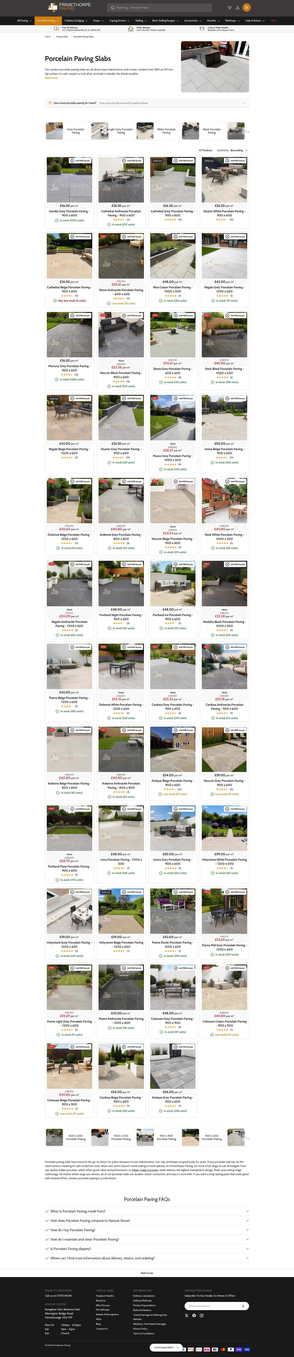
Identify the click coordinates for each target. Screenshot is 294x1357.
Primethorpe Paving (61, 1345)
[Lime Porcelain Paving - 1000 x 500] (121, 828)
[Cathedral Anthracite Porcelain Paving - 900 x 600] (121, 180)
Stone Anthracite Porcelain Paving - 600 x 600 (121, 292)
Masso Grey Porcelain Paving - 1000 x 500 (173, 458)
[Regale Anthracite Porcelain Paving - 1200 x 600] (69, 583)
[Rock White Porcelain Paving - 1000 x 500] (224, 500)
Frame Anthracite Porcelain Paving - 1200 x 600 (121, 1021)
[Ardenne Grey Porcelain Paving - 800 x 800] (121, 500)
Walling (139, 20)
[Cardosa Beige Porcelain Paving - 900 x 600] (121, 1066)
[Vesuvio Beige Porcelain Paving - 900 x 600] (173, 500)
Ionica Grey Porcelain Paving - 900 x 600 (172, 862)
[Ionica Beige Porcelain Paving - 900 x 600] (224, 417)
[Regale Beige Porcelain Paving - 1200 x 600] (69, 417)
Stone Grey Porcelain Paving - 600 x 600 (172, 371)
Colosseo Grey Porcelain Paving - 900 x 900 (173, 1021)
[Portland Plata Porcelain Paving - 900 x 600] (69, 828)
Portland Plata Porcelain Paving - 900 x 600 (69, 868)
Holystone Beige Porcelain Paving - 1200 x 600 (121, 944)
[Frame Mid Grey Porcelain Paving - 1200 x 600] (224, 911)
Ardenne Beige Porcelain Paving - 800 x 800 (69, 785)
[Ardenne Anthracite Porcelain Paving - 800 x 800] (121, 749)
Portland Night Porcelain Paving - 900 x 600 (121, 617)
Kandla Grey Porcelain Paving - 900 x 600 (69, 213)
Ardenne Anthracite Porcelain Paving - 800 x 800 (121, 785)
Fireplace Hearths (105, 1295)
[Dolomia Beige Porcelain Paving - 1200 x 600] (69, 500)
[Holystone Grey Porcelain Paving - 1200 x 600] (69, 911)
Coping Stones (117, 20)
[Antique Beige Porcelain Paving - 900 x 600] (173, 749)
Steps (96, 20)
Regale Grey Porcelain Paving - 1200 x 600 (224, 289)
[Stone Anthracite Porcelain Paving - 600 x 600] (121, 256)
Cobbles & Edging (74, 20)
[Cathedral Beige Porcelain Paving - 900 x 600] (69, 256)
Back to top (147, 1272)
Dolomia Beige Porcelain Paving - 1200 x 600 (69, 537)
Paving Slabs (62, 36)
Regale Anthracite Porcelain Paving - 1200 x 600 (69, 624)
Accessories (191, 20)
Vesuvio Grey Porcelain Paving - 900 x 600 (224, 783)
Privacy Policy (140, 1328)
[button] (247, 7)
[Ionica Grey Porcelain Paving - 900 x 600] (173, 828)
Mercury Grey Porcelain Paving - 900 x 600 (69, 368)
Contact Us (102, 1328)
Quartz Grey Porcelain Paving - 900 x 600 (121, 451)
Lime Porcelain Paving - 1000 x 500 (121, 862)
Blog (98, 1323)
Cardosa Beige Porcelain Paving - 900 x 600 (121, 1099)
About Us (101, 1300)
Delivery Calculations (144, 1295)
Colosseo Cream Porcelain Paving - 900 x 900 (225, 1023)
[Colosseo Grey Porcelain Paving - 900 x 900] (173, 987)
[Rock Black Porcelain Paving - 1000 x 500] (224, 335)
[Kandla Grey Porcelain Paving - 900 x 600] (69, 180)
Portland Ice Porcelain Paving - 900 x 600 (173, 617)
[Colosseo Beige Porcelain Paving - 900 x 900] (69, 1066)
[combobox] (159, 7)
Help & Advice (253, 20)
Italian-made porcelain (145, 1170)
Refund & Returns (142, 1310)
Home (48, 36)
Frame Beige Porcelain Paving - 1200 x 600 (69, 700)
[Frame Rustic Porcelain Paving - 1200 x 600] (173, 911)
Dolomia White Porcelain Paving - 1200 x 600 (121, 707)
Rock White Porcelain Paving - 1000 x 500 (224, 537)
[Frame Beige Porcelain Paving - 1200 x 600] (69, 666)
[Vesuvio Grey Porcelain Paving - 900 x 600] (224, 749)
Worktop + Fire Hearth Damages (149, 1323)
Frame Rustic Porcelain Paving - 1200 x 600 (172, 944)
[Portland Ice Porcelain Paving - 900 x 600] (173, 583)
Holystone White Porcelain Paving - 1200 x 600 (224, 862)
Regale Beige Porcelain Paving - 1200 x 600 (69, 451)
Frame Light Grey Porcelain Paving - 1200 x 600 (69, 1023)
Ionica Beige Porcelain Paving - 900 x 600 (225, 451)
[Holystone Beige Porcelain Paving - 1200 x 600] (121, 911)
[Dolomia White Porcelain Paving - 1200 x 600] (121, 666)
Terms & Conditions (143, 1333)
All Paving (22, 20)
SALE (273, 20)
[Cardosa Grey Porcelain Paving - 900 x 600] (173, 666)
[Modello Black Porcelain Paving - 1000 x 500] (224, 583)
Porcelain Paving (46, 20)
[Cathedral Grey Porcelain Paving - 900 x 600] (173, 180)
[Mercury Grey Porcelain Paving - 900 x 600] (69, 335)
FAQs (98, 1319)
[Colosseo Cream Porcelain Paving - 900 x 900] (224, 987)
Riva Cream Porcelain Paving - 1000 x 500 (173, 289)
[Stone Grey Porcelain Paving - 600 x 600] (173, 335)
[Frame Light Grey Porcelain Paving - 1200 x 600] (69, 987)
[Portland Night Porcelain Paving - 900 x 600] (121, 583)
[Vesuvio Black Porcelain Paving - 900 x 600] (121, 335)
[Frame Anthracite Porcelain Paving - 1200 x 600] (121, 987)
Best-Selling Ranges (163, 20)
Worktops (230, 20)
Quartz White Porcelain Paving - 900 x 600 (224, 213)
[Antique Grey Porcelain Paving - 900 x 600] (173, 1066)
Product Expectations (144, 1305)
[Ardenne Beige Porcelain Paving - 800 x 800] (69, 749)
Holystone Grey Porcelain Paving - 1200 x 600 (69, 944)
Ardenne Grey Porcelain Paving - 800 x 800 (121, 537)
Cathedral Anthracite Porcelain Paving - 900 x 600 (121, 213)
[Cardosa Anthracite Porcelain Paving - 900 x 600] (224, 666)
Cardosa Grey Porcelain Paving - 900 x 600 (173, 707)
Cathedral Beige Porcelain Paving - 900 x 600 (69, 289)
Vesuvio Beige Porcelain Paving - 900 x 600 (173, 541)
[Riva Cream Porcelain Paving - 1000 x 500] (173, 256)
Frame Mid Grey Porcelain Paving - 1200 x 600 (224, 947)
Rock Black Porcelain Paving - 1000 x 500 (224, 371)
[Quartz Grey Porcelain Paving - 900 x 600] (121, 417)
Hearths (211, 20)
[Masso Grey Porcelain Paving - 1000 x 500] (173, 417)
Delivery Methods (142, 1300)
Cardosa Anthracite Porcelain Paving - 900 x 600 (224, 707)
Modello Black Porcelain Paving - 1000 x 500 (224, 624)
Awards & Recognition (107, 1314)
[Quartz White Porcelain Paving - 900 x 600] (224, 180)
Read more (51, 77)
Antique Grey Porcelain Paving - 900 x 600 (173, 1099)
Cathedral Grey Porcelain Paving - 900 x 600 (173, 213)
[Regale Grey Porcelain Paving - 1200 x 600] (224, 256)
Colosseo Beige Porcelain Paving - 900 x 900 (69, 1102)
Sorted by (222, 150)
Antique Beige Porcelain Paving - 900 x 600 (173, 783)
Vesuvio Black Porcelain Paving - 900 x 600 (121, 375)
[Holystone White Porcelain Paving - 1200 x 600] (224, 828)
